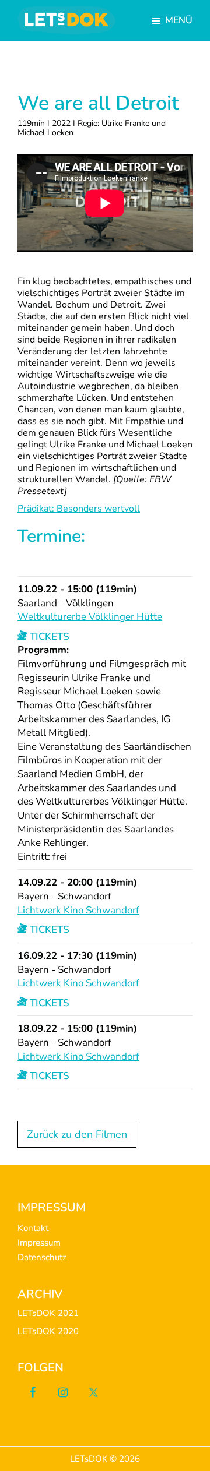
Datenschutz (42, 1257)
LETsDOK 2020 (48, 1331)
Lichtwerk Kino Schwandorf (78, 910)
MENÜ (178, 20)
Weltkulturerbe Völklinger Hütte (90, 616)
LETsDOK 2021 (48, 1313)
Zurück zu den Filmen (77, 1134)
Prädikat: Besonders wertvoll (79, 508)
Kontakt (33, 1228)
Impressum (39, 1242)
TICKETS (48, 636)
